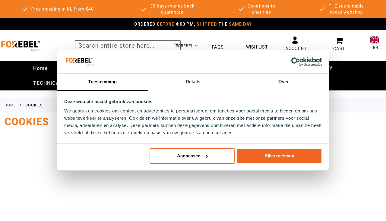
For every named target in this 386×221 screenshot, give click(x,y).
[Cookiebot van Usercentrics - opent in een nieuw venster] (295, 61)
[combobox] (128, 45)
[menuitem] (40, 68)
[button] (187, 46)
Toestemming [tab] (102, 81)
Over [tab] (283, 81)
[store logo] (20, 45)
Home (10, 105)
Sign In (296, 43)
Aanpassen (189, 155)
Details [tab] (193, 81)
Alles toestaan (279, 155)
